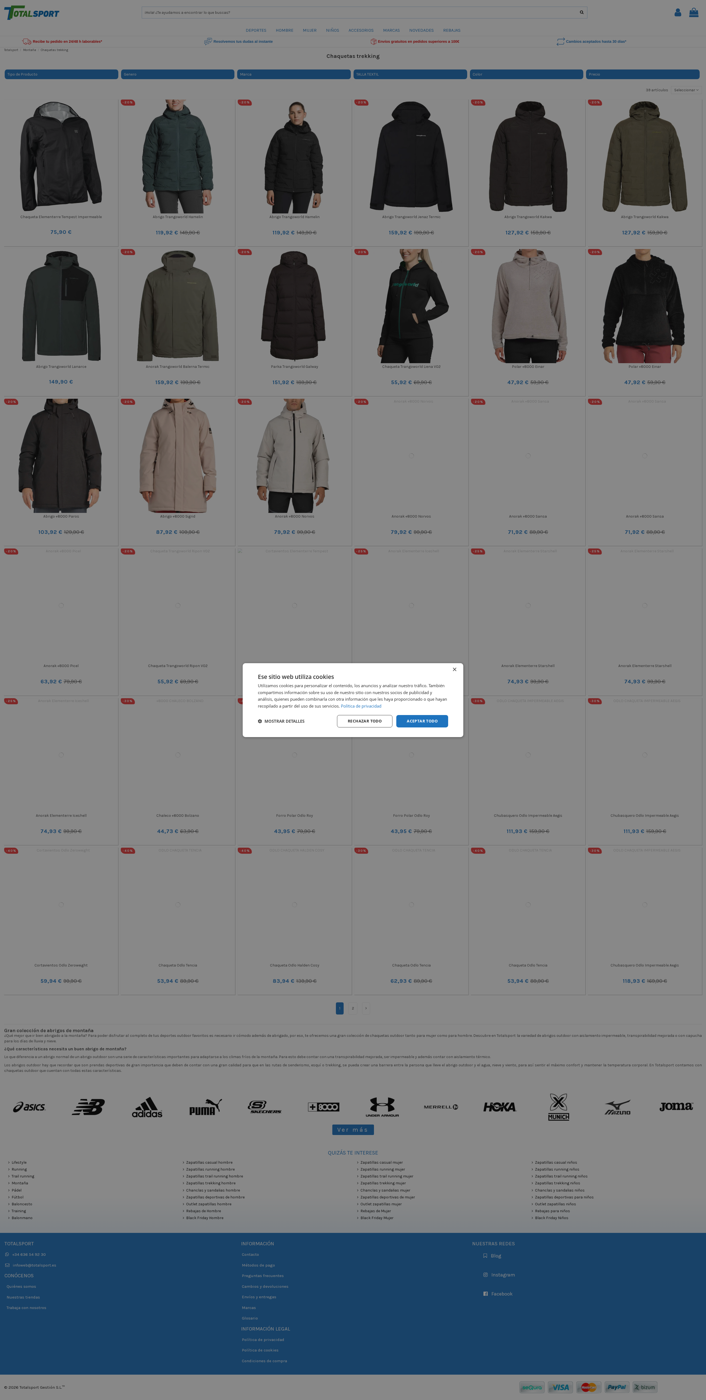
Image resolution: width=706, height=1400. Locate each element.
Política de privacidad (361, 706)
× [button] (454, 669)
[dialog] (353, 700)
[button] (281, 721)
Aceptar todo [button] (422, 721)
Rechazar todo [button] (365, 721)
